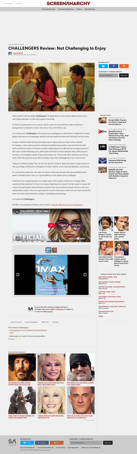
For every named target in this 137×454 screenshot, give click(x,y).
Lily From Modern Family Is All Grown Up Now (105, 236)
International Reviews (66, 9)
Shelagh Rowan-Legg (106, 311)
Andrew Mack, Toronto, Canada (110, 282)
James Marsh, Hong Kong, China (110, 296)
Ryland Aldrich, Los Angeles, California (112, 306)
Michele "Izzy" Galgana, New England (111, 301)
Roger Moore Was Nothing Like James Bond (119, 236)
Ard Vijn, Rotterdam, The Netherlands (112, 287)
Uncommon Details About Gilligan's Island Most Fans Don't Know (121, 261)
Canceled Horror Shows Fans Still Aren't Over (106, 259)
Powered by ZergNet (89, 420)
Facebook (43, 443)
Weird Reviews (90, 9)
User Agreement (73, 447)
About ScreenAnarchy (27, 447)
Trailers (79, 9)
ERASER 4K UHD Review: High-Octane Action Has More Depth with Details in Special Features (119, 174)
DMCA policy (48, 311)
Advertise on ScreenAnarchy (91, 447)
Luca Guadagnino (31, 322)
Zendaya (55, 322)
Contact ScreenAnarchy (45, 447)
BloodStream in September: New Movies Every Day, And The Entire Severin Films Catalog (118, 135)
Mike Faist (45, 322)
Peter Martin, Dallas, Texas (108, 277)
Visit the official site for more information (67, 204)
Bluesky (28, 443)
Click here (60, 309)
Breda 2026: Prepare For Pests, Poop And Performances (118, 122)
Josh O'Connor (16, 322)
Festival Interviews (48, 9)
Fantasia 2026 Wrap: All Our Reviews (117, 161)
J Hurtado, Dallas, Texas (107, 292)
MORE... (101, 316)
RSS (57, 443)
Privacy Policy (60, 447)
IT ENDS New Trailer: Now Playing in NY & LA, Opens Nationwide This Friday (118, 150)
